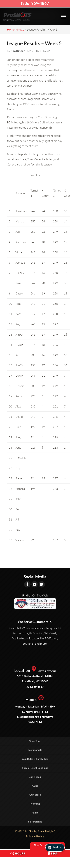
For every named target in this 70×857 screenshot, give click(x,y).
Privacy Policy (35, 836)
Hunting (35, 803)
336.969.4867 (35, 686)
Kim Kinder (18, 50)
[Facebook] (27, 584)
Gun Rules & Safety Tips (35, 758)
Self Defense (35, 821)
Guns (35, 785)
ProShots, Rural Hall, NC (40, 831)
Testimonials (35, 749)
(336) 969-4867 (35, 3)
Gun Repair (35, 776)
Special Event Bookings (35, 767)
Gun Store (35, 794)
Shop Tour (35, 741)
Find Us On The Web (35, 595)
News (46, 51)
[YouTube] (34, 584)
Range (35, 812)
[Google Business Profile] (42, 584)
